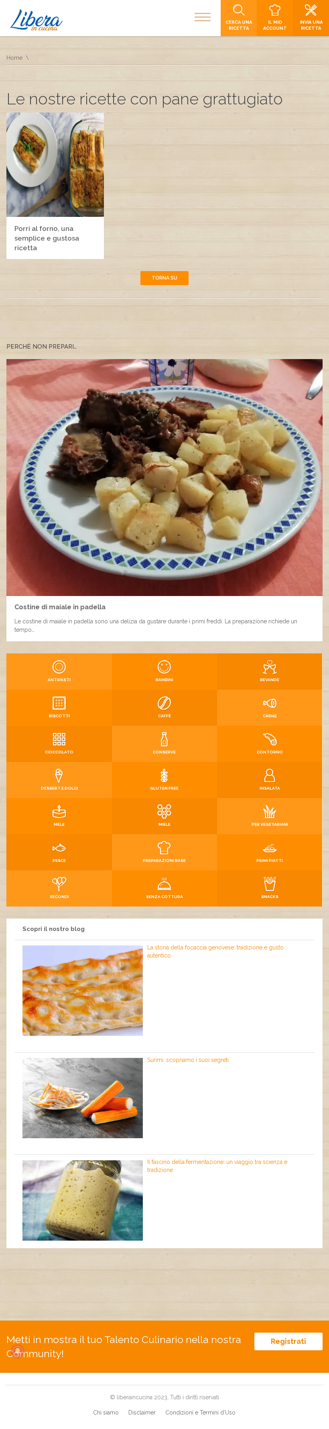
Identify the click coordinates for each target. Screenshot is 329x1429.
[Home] (36, 20)
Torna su (164, 278)
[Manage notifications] (17, 1351)
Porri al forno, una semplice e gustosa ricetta (46, 238)
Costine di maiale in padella (60, 607)
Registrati (288, 1341)
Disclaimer (142, 1412)
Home (14, 58)
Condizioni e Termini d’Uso (200, 1412)
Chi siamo (106, 1412)
